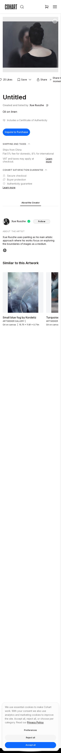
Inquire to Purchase (16, 132)
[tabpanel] (30, 229)
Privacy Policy (35, 722)
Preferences (30, 730)
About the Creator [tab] (31, 202)
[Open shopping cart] (46, 6)
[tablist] (30, 203)
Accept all (31, 745)
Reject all (30, 737)
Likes (7, 79)
